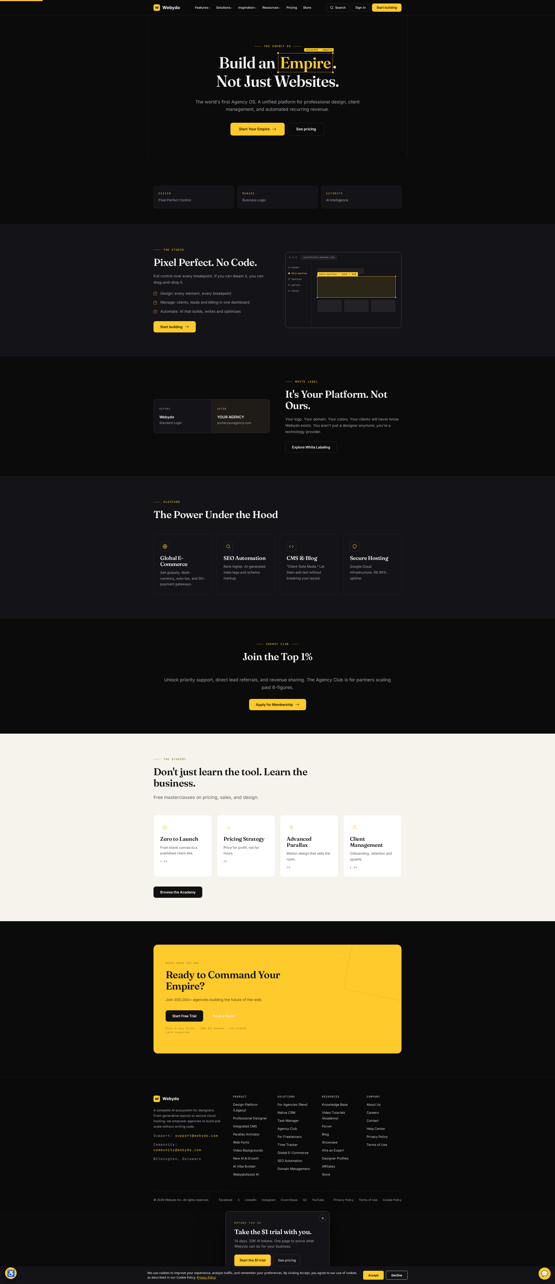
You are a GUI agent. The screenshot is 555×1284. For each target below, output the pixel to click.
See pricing (306, 129)
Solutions (223, 7)
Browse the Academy (178, 892)
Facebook (225, 1200)
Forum (327, 1126)
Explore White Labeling (311, 447)
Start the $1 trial (253, 1260)
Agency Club (287, 1129)
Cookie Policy (392, 1200)
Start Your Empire (257, 129)
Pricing (291, 7)
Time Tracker (288, 1145)
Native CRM (286, 1113)
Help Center (376, 1129)
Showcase (330, 1142)
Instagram (269, 1200)
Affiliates (328, 1166)
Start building (387, 7)
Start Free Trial (184, 1016)
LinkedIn (250, 1200)
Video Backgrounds (248, 1150)
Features (201, 7)
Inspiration (246, 7)
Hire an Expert (333, 1150)
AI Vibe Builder (244, 1166)
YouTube (318, 1200)
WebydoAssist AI (246, 1174)
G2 (305, 1200)
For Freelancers (290, 1137)
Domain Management (294, 1169)
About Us (374, 1105)
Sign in (360, 7)
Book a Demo (224, 1016)
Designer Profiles (335, 1158)
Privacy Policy (377, 1137)
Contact (373, 1121)
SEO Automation (290, 1161)
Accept (373, 1275)
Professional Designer (250, 1118)
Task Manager (288, 1121)
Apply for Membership (277, 704)
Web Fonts (241, 1142)
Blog (325, 1134)
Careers (373, 1113)
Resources (270, 7)
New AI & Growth (246, 1158)
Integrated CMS (245, 1126)
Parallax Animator (246, 1134)
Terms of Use (377, 1145)
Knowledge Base (335, 1105)
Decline (396, 1275)
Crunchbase (289, 1200)
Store (307, 7)
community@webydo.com (177, 1150)
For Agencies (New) (293, 1105)
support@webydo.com (196, 1136)
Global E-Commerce (293, 1153)
